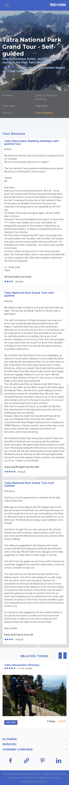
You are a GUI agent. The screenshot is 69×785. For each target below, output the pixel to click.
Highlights (42, 105)
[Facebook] (10, 760)
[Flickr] (26, 760)
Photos (7, 112)
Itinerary (7, 95)
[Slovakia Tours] (58, 5)
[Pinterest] (42, 760)
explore (11, 722)
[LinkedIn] (58, 760)
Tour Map (8, 105)
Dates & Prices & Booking (46, 97)
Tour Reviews (44, 112)
